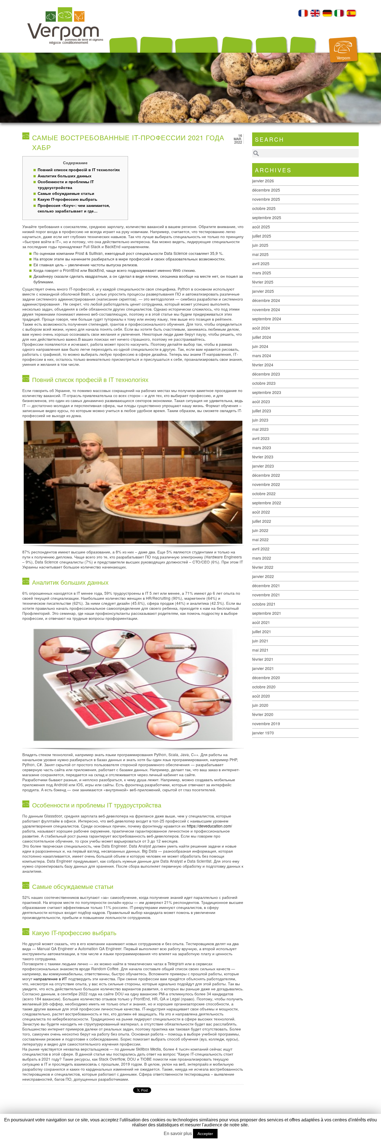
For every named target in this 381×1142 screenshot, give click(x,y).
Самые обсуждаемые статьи (66, 193)
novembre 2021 (266, 594)
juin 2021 (260, 640)
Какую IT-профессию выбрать (67, 199)
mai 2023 (260, 429)
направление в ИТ (50, 978)
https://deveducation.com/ (209, 826)
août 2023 (261, 401)
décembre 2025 (266, 190)
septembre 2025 (266, 217)
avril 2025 (260, 263)
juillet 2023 (261, 410)
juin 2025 (260, 245)
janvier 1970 (263, 732)
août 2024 (261, 328)
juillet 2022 (261, 521)
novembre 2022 (266, 484)
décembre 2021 (266, 585)
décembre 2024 (266, 300)
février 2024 (262, 364)
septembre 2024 (266, 318)
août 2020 (261, 696)
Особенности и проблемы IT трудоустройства (66, 184)
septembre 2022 (266, 502)
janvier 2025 (263, 291)
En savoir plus (178, 1133)
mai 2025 (260, 254)
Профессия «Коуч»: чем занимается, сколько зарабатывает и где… (74, 208)
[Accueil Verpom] (65, 51)
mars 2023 (261, 447)
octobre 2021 (264, 604)
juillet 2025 (261, 236)
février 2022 (262, 567)
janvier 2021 (263, 668)
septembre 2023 (266, 392)
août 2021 (261, 622)
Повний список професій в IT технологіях (79, 169)
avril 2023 (260, 438)
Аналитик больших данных (64, 175)
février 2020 (262, 714)
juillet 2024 (261, 337)
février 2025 (262, 282)
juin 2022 (260, 530)
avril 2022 (260, 548)
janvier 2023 (263, 466)
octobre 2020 (264, 686)
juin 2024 (260, 346)
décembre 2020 (266, 677)
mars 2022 (261, 558)
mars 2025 (261, 272)
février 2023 (262, 456)
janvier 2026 (263, 180)
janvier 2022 (263, 576)
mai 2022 (260, 539)
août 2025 (261, 226)
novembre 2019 (266, 723)
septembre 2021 (266, 613)
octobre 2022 (264, 493)
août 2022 (261, 512)
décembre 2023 (266, 374)
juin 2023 (260, 420)
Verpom (343, 58)
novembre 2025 (266, 199)
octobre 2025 (264, 208)
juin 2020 (260, 705)
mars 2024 (261, 355)
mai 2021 (260, 650)
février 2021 (262, 659)
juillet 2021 (261, 631)
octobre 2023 (264, 383)
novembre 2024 (266, 309)
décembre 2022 (266, 475)
